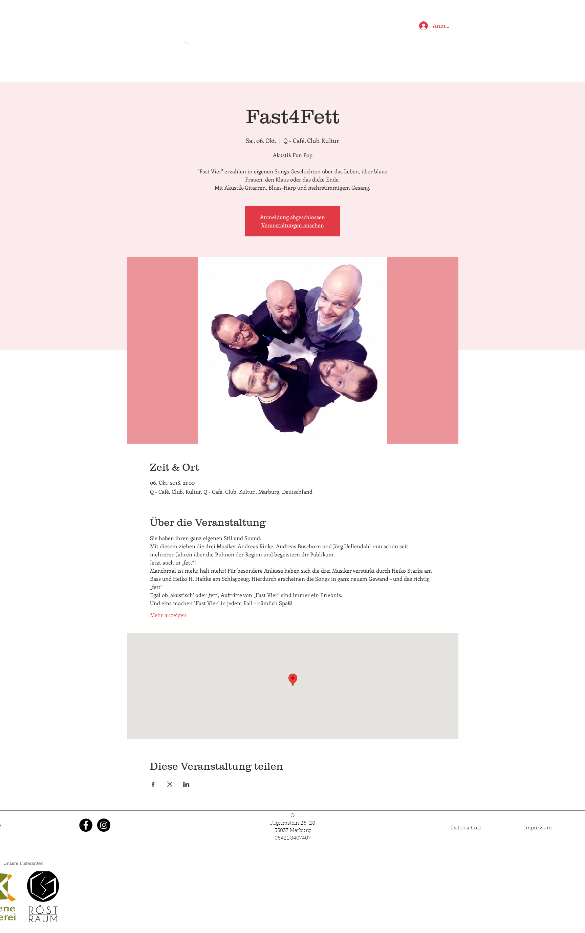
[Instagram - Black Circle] (103, 825)
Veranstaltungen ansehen (292, 225)
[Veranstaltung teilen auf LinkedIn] (186, 784)
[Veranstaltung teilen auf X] (170, 784)
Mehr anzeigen (168, 614)
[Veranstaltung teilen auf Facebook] (153, 784)
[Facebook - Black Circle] (85, 825)
